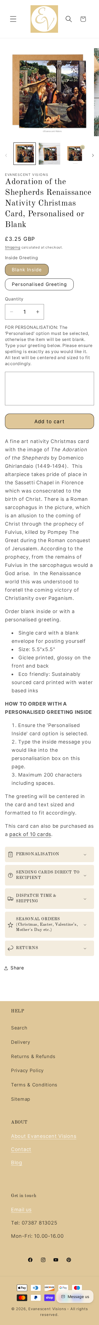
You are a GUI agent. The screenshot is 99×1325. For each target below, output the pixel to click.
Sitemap (20, 1099)
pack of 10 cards (30, 834)
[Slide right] (93, 155)
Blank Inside (27, 269)
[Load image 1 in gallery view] (24, 154)
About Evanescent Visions (43, 1136)
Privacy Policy (27, 1070)
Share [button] (17, 968)
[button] (13, 19)
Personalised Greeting (39, 284)
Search (19, 1028)
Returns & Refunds (33, 1056)
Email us (21, 1209)
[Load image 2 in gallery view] (50, 154)
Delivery (20, 1042)
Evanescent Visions (47, 1309)
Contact (21, 1149)
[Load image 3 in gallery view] (74, 154)
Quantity (14, 299)
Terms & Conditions (34, 1085)
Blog (16, 1162)
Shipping (12, 247)
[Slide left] (6, 155)
